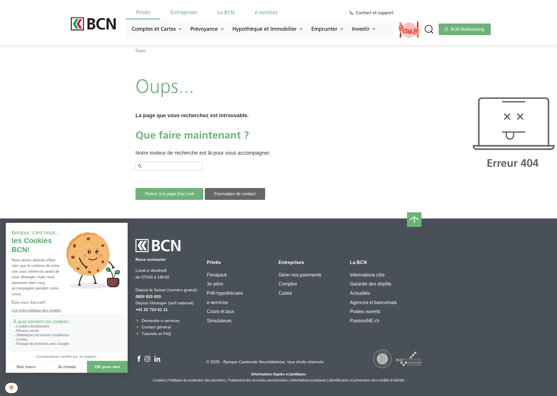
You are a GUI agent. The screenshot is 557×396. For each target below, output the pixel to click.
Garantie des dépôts (370, 283)
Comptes (287, 283)
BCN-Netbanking (467, 29)
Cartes (285, 293)
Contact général (156, 327)
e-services (217, 302)
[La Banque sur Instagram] (147, 360)
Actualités (360, 293)
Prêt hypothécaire (225, 293)
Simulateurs (219, 320)
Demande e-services (161, 320)
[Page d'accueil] (93, 23)
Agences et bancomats (373, 302)
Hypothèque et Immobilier (264, 29)
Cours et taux (220, 311)
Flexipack (217, 274)
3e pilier (215, 283)
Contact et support (375, 12)
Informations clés (367, 274)
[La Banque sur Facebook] (138, 359)
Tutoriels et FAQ (156, 333)
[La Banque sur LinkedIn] (157, 360)
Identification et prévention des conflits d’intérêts (366, 380)
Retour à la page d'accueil (169, 193)
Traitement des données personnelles (258, 380)
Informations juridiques (308, 380)
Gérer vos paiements (299, 274)
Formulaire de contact (235, 193)
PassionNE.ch (364, 320)
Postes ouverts (365, 311)
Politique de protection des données (197, 380)
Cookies (159, 380)
